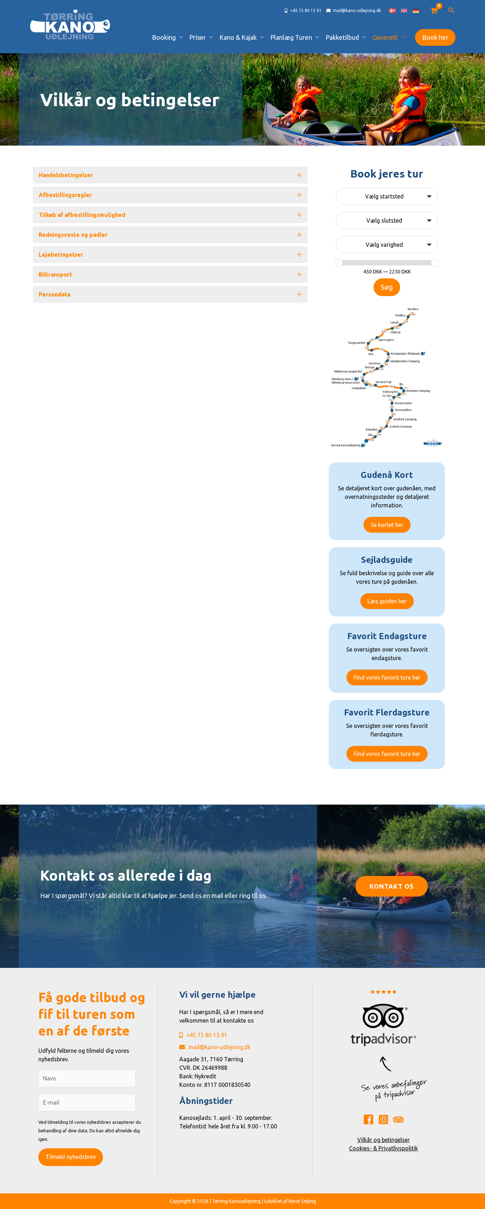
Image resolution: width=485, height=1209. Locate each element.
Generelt (385, 37)
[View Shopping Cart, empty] (433, 10)
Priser (197, 37)
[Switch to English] (404, 11)
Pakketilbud (342, 37)
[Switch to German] (416, 11)
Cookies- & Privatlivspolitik (383, 1148)
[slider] (339, 262)
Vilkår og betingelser (383, 1140)
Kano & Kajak (238, 37)
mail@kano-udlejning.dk (220, 1047)
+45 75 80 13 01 (206, 1035)
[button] (451, 10)
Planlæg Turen (291, 37)
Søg (387, 287)
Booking (164, 37)
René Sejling (302, 1201)
